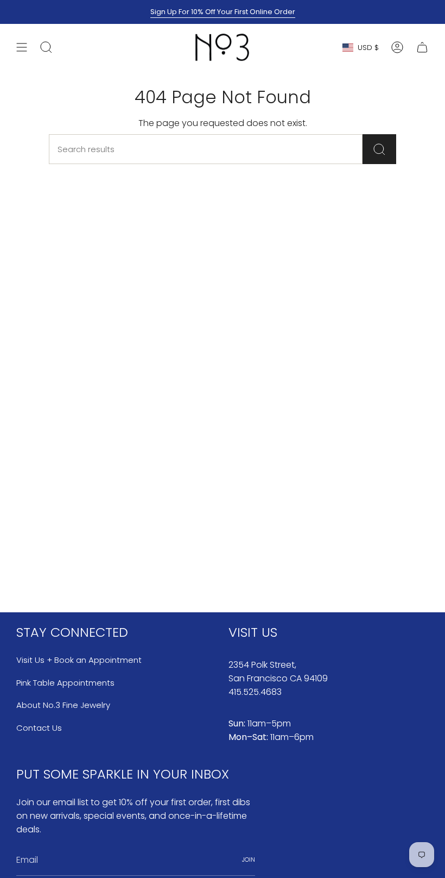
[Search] (379, 149)
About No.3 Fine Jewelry (63, 705)
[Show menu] (22, 47)
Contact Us (39, 727)
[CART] (422, 47)
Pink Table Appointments (65, 682)
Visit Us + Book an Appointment (79, 660)
